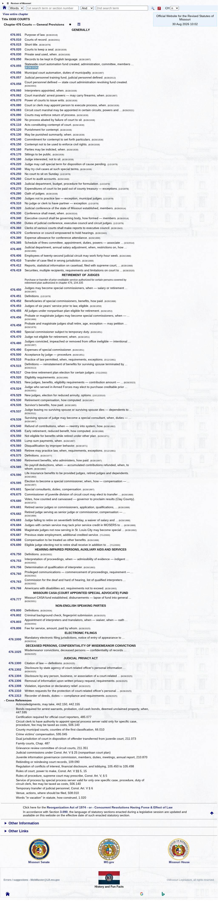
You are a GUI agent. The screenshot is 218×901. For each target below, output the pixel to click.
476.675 (17, 494)
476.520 (17, 377)
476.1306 (16, 680)
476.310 (17, 203)
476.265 (17, 183)
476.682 (17, 513)
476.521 (17, 382)
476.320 (17, 208)
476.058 (17, 84)
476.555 (17, 440)
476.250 (17, 174)
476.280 (17, 193)
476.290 (17, 198)
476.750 (17, 554)
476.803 (17, 622)
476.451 (17, 296)
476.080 (17, 105)
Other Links (18, 831)
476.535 (17, 405)
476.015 (17, 44)
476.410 (17, 260)
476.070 (17, 100)
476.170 (17, 154)
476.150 (17, 144)
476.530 (17, 400)
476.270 (17, 188)
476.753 (17, 560)
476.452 (17, 301)
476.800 (17, 610)
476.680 (17, 500)
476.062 (17, 95)
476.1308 (16, 686)
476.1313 (16, 695)
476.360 (17, 228)
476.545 (17, 431)
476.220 (17, 164)
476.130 (17, 134)
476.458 (17, 325)
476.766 (17, 588)
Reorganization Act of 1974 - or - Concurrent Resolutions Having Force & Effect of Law (109, 807)
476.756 (17, 567)
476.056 (17, 72)
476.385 (17, 242)
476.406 (17, 255)
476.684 (17, 525)
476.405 (17, 249)
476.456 (17, 317)
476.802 (17, 615)
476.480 (17, 343)
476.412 (17, 265)
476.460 (17, 331)
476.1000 (16, 639)
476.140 (17, 139)
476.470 (17, 336)
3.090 (64, 812)
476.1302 (16, 669)
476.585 (17, 467)
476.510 (17, 359)
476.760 (17, 573)
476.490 (17, 349)
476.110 (17, 124)
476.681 (17, 507)
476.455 (17, 310)
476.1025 (16, 652)
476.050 (17, 59)
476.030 (17, 54)
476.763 (17, 581)
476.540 (17, 426)
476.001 (17, 34)
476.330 (17, 213)
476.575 (17, 455)
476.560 (17, 445)
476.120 (17, 129)
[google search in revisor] (141, 894)
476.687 (17, 534)
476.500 (17, 354)
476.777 (17, 599)
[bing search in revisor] (163, 895)
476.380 (17, 237)
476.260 (17, 178)
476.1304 (16, 676)
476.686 (17, 530)
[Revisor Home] (8, 895)
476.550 (17, 436)
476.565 (17, 450)
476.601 (17, 489)
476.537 (17, 411)
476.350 (17, 223)
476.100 (17, 120)
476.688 (17, 540)
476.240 (17, 169)
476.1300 (16, 663)
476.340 (17, 218)
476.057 (17, 77)
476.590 (17, 474)
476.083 (17, 110)
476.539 (17, 419)
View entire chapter (15, 14)
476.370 (17, 233)
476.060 (17, 90)
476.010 (17, 39)
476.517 (17, 372)
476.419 (17, 270)
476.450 (17, 289)
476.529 (17, 395)
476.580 (17, 460)
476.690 (17, 544)
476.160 (17, 149)
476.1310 (16, 690)
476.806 (17, 628)
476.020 (17, 49)
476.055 (17, 65)
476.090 (17, 115)
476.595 (17, 483)
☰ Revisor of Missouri (18, 3)
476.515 (17, 366)
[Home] (4, 8)
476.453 (17, 305)
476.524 (17, 388)
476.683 (17, 520)
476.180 (17, 159)
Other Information (24, 823)
